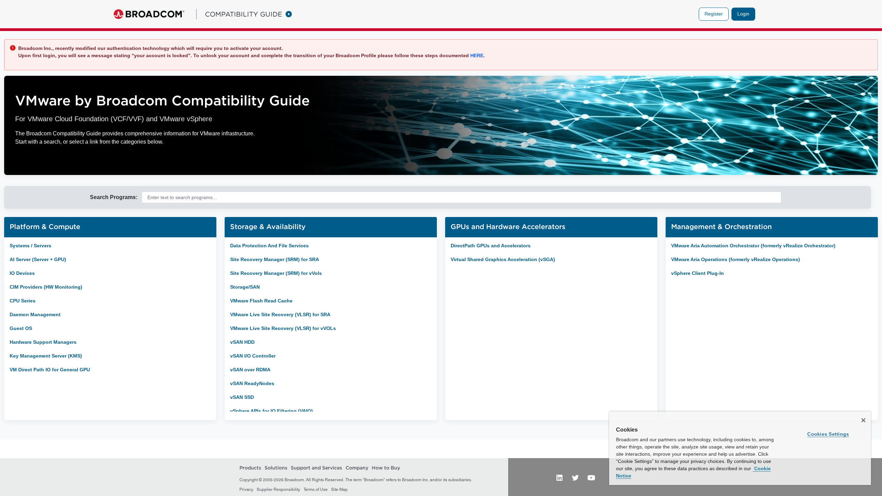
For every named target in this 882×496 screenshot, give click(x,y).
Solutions (276, 468)
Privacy (246, 489)
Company (357, 468)
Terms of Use (316, 489)
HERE (476, 55)
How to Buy (386, 468)
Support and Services (316, 468)
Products (250, 468)
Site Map (339, 489)
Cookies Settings (828, 434)
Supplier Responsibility (278, 489)
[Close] (863, 420)
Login (743, 14)
